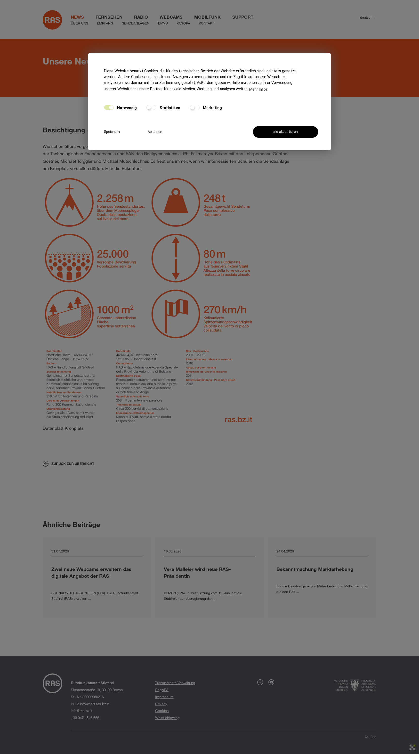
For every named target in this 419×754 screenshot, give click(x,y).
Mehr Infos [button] (258, 89)
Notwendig (126, 107)
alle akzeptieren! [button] (285, 132)
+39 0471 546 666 (85, 717)
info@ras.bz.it (81, 710)
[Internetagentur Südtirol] (412, 747)
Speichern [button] (112, 132)
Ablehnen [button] (155, 132)
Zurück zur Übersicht (72, 464)
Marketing (212, 107)
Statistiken (169, 107)
